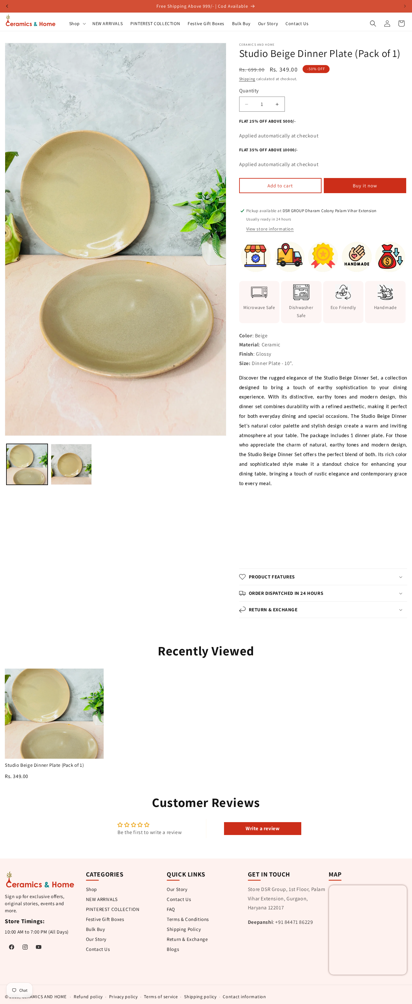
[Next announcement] (405, 6)
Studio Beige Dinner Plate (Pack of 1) (44, 765)
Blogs (173, 949)
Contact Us (98, 949)
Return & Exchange (187, 939)
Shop (91, 889)
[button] (77, 23)
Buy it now (365, 186)
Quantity (249, 90)
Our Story (96, 939)
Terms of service (161, 996)
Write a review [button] (262, 828)
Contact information (244, 996)
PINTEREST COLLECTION (113, 909)
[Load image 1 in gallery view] (27, 464)
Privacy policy (123, 996)
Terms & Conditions (188, 919)
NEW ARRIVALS (102, 899)
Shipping (247, 78)
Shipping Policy (184, 929)
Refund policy (88, 996)
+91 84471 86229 (294, 922)
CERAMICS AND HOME (44, 996)
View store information (270, 229)
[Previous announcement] (7, 6)
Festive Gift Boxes (105, 919)
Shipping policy (200, 996)
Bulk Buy (95, 929)
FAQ (171, 909)
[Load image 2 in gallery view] (71, 464)
